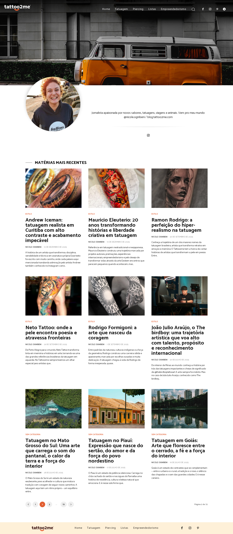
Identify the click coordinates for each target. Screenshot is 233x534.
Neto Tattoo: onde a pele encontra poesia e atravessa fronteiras (51, 333)
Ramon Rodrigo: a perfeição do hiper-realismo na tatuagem (176, 225)
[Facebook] (203, 9)
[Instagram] (210, 9)
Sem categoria (32, 435)
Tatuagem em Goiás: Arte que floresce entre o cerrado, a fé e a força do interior (178, 448)
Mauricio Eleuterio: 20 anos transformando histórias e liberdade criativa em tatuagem (113, 228)
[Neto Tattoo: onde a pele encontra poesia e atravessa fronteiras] (53, 296)
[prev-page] (28, 504)
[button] (193, 9)
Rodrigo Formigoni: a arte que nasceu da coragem (112, 333)
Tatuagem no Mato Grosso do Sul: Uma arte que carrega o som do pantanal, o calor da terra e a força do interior (52, 453)
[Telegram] (224, 9)
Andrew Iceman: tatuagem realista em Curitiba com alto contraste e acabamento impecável (53, 230)
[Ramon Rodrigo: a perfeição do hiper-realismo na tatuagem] (179, 188)
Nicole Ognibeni (33, 247)
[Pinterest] (217, 9)
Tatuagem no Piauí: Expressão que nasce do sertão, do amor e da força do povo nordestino (115, 450)
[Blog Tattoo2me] (17, 7)
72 (64, 504)
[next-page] (71, 504)
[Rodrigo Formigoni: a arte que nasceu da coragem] (116, 296)
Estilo (28, 214)
